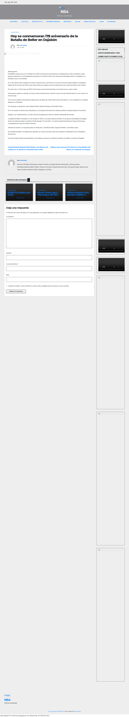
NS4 (64, 11)
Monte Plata (37, 21)
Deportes (67, 21)
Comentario (10, 216)
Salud (77, 21)
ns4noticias (23, 45)
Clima (101, 21)
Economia (111, 21)
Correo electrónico (12, 264)
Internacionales (53, 21)
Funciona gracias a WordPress (56, 711)
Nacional (14, 21)
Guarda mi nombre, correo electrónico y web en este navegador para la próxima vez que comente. (38, 286)
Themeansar (77, 711)
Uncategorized (15, 32)
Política (25, 21)
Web (7, 275)
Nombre (9, 253)
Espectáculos (89, 21)
